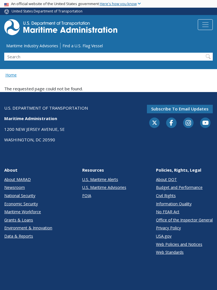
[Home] (60, 28)
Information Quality (174, 203)
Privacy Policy (168, 228)
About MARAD (17, 179)
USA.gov (164, 236)
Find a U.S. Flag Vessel (82, 45)
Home (11, 75)
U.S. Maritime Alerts (100, 179)
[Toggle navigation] (205, 24)
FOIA (86, 195)
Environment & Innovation (28, 228)
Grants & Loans (18, 220)
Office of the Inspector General (184, 220)
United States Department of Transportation (47, 11)
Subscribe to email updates (180, 109)
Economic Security (21, 203)
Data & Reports (18, 236)
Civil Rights (166, 195)
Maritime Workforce (22, 211)
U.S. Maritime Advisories (104, 187)
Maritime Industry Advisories (32, 45)
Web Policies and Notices (179, 244)
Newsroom (14, 187)
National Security (19, 195)
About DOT (166, 179)
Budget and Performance (179, 187)
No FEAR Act (167, 211)
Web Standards (170, 252)
